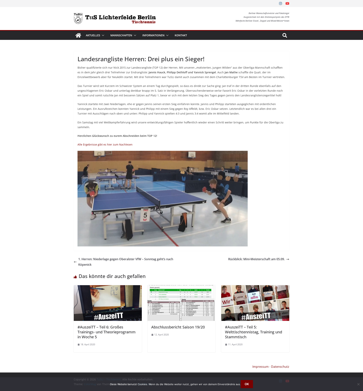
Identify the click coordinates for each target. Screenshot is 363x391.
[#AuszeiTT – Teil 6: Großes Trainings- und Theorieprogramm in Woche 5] (108, 288)
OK (247, 384)
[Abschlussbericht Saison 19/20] (181, 288)
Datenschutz (280, 367)
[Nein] (358, 384)
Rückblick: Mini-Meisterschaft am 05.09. (256, 259)
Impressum (260, 367)
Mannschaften (121, 35)
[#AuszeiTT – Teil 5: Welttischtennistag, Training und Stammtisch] (255, 288)
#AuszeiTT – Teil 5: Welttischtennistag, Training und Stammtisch (253, 331)
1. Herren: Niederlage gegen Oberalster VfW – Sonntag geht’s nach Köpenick (125, 262)
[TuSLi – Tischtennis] (78, 35)
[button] (102, 35)
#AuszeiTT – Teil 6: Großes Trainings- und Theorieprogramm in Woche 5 (107, 331)
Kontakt (181, 35)
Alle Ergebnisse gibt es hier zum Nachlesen (105, 144)
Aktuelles (93, 35)
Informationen (153, 35)
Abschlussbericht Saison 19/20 (178, 327)
